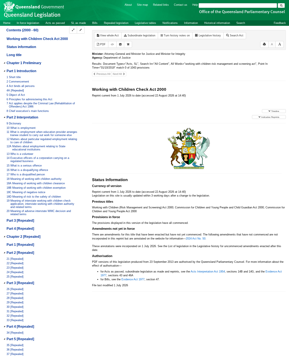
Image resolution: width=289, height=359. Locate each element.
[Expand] (73, 30)
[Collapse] (81, 30)
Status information (21, 47)
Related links (161, 4)
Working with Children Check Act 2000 (37, 39)
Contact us (180, 4)
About (128, 4)
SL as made (78, 23)
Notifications (170, 23)
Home (6, 23)
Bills (95, 23)
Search (240, 23)
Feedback (280, 23)
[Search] (281, 5)
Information (191, 23)
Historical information (217, 23)
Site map (142, 4)
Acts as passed (55, 23)
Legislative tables (145, 23)
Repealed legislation (116, 23)
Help (195, 4)
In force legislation (28, 23)
